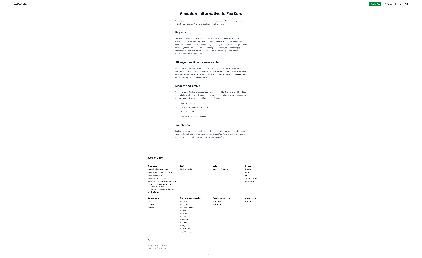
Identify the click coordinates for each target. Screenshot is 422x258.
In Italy (182, 226)
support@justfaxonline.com (157, 248)
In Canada (184, 213)
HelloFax (151, 207)
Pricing (398, 4)
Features (388, 4)
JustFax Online (20, 4)
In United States (186, 201)
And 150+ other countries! (189, 232)
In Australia (184, 216)
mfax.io (150, 210)
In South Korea (185, 229)
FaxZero (151, 204)
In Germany (184, 204)
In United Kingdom (187, 207)
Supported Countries (220, 169)
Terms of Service (251, 178)
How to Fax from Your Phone (158, 169)
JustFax (220, 137)
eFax (149, 201)
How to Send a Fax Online (157, 178)
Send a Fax (375, 4)
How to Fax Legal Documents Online (161, 172)
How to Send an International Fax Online (162, 181)
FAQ (406, 4)
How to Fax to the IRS (155, 175)
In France (183, 223)
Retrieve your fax (186, 169)
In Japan (183, 210)
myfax (150, 213)
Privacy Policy (250, 181)
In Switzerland (185, 219)
